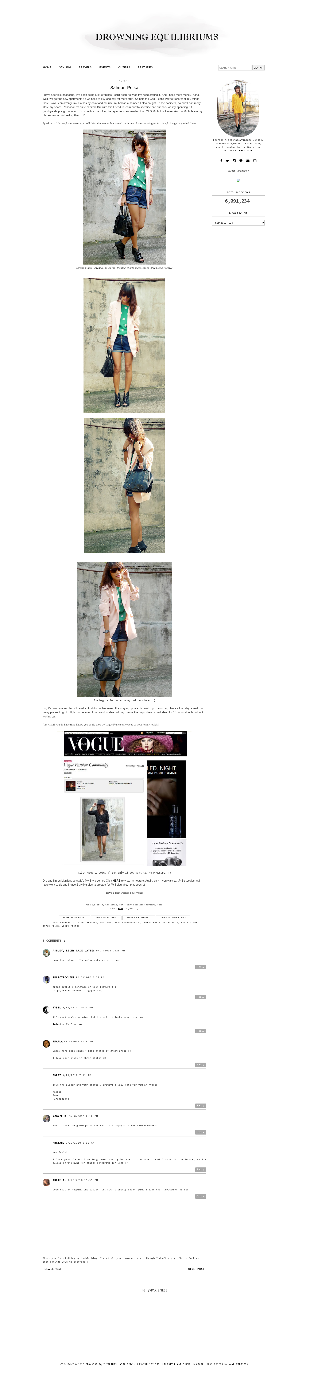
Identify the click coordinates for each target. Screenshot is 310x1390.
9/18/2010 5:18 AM (78, 1041)
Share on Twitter (106, 918)
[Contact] (248, 160)
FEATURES (145, 67)
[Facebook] (221, 160)
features (106, 923)
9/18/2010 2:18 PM (83, 1116)
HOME (47, 67)
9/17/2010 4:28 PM (90, 977)
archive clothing (72, 923)
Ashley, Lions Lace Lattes (74, 951)
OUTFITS (124, 67)
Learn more (245, 150)
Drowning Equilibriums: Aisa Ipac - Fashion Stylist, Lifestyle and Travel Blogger (145, 1364)
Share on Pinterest (139, 918)
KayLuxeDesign (238, 1364)
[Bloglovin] (241, 160)
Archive (98, 267)
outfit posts (151, 923)
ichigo (153, 267)
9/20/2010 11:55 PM (82, 1180)
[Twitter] (227, 160)
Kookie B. (60, 1116)
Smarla (58, 1041)
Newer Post (53, 1269)
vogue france (71, 926)
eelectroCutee (64, 977)
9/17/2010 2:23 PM (110, 951)
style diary (189, 923)
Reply (200, 967)
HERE (90, 872)
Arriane (59, 1143)
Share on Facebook (74, 918)
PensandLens (61, 1099)
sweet (57, 1075)
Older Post (196, 1269)
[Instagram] (234, 160)
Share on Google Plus (173, 918)
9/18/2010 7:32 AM (76, 1075)
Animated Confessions (67, 1024)
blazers (92, 923)
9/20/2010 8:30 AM (80, 1143)
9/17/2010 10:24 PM (77, 1007)
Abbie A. (59, 1180)
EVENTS (105, 67)
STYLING (65, 67)
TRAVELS (85, 67)
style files (51, 926)
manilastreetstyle (127, 923)
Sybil (57, 1007)
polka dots (170, 923)
